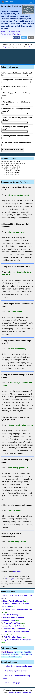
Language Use (26, 654)
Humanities (18, 652)
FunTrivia (12, 683)
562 (30, 47)
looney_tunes (11, 579)
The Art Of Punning (10, 615)
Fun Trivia (8, 2)
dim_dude (6, 47)
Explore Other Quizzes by (18, 666)
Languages (5, 654)
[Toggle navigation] (31, 2)
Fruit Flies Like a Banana (13, 637)
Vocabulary (15, 654)
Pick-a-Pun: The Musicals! (13, 601)
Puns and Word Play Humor (11, 657)
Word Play (28, 652)
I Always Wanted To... (11, 623)
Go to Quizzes (15, 671)
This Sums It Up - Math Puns (14, 629)
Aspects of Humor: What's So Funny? (17, 595)
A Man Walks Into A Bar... (12, 626)
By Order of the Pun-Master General (18, 640)
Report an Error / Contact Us (20, 692)
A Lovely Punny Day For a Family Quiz (18, 609)
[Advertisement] (17, 56)
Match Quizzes (7, 652)
